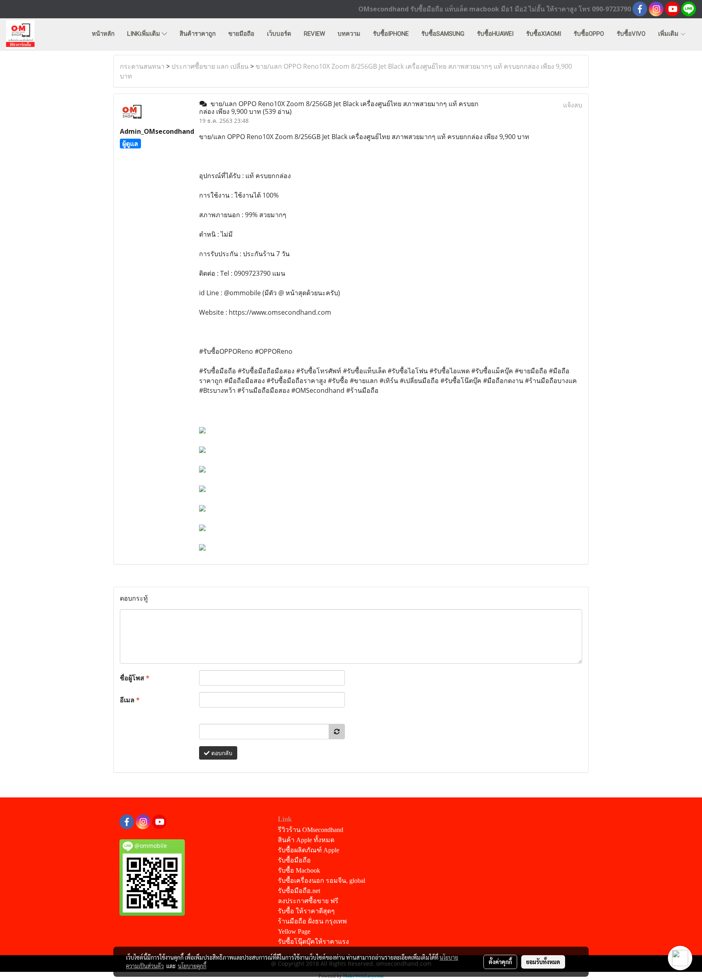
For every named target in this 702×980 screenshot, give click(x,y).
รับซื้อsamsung (442, 33)
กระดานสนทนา (142, 66)
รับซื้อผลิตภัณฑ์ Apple (308, 850)
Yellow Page (294, 931)
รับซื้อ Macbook (299, 870)
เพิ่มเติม (669, 33)
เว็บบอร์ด (279, 33)
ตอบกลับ (221, 753)
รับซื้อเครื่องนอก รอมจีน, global (321, 880)
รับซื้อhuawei (495, 33)
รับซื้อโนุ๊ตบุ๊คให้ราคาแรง (313, 941)
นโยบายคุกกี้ (192, 965)
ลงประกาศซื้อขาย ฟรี (308, 900)
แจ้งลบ (572, 104)
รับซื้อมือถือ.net (299, 890)
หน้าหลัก (103, 33)
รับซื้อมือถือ (294, 860)
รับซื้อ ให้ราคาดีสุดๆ (306, 911)
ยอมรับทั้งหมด (543, 961)
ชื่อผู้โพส (135, 677)
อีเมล (130, 699)
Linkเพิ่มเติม (144, 33)
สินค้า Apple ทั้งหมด (306, 839)
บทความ (349, 33)
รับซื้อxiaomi (543, 33)
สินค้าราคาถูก (198, 33)
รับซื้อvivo (631, 33)
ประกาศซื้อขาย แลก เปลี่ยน (210, 66)
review (314, 33)
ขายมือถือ (241, 33)
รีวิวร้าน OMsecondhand (310, 829)
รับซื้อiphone (391, 33)
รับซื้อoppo (589, 33)
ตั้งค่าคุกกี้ (500, 961)
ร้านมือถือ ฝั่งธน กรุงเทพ (312, 921)
